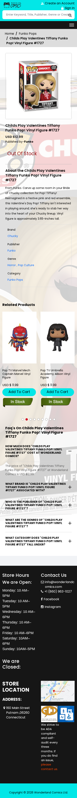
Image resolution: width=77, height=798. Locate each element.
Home (9, 33)
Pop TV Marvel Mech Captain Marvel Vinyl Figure (16, 374)
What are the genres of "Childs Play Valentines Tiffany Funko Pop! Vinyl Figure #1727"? (33, 523)
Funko (12, 251)
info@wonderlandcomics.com (59, 584)
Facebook (51, 599)
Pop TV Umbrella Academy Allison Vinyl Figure (55, 374)
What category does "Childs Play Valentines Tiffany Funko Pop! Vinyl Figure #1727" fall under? (33, 541)
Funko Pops (28, 33)
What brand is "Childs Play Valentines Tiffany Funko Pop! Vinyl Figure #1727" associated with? (35, 487)
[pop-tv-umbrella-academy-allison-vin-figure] (57, 337)
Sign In (69, 8)
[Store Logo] (12, 5)
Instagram (53, 607)
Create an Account (59, 3)
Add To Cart (19, 391)
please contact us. (49, 766)
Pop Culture (25, 265)
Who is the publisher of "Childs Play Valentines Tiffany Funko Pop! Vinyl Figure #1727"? (33, 505)
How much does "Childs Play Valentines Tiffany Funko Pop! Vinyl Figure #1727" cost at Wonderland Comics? (33, 451)
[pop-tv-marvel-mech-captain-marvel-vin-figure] (19, 337)
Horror (12, 265)
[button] (23, 419)
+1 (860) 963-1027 (58, 591)
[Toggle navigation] (71, 25)
